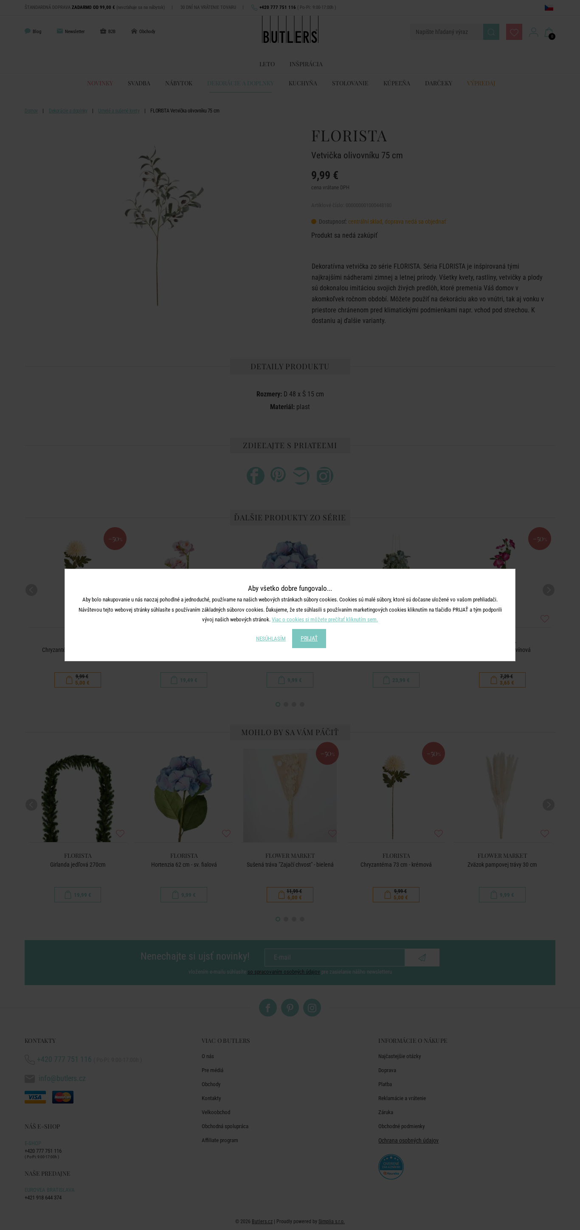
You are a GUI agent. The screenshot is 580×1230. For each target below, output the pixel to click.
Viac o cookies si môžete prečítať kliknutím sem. (325, 619)
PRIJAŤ (309, 638)
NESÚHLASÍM (271, 638)
